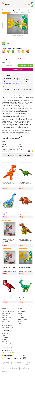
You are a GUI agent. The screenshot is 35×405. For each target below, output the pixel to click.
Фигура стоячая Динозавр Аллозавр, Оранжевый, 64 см (9, 183)
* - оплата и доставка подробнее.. (13, 83)
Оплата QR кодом (6, 343)
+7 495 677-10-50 (8, 348)
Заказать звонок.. (8, 350)
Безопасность (5, 333)
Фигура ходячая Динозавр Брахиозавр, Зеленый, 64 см (25, 296)
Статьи (3, 323)
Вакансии (20, 313)
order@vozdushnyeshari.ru (13, 358)
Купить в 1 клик (17, 69)
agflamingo (8, 356)
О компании (21, 317)
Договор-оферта (5, 337)
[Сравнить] (29, 151)
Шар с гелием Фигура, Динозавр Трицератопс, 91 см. (25, 211)
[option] (17, 24)
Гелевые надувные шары (7, 327)
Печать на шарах (6, 321)
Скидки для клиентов (7, 325)
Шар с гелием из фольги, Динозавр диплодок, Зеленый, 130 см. (25, 183)
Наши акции (5, 315)
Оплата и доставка (22, 319)
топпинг (9, 48)
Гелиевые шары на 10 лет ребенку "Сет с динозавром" (25, 268)
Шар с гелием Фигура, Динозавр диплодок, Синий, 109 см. (9, 212)
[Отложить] (32, 151)
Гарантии (20, 323)
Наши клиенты (21, 311)
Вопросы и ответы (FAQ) (8, 311)
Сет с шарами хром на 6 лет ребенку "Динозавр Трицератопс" (9, 269)
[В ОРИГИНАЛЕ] (4, 44)
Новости (20, 315)
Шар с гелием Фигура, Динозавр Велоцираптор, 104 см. (25, 240)
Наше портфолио (6, 313)
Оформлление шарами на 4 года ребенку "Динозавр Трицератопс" (9, 240)
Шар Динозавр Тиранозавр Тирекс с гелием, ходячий (8, 296)
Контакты (20, 321)
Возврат (4, 335)
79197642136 (6, 353)
